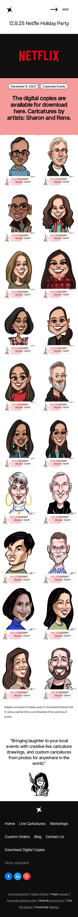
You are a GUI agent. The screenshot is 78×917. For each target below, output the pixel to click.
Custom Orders (17, 837)
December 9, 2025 (23, 86)
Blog (37, 837)
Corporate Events (54, 86)
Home (10, 823)
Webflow (54, 907)
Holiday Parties (39, 894)
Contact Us (55, 837)
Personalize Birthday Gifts (21, 900)
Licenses (63, 894)
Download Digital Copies (25, 850)
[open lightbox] (19, 161)
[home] (9, 10)
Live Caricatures (32, 823)
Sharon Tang (57, 900)
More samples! (17, 863)
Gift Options (25, 907)
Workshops (59, 823)
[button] (65, 10)
